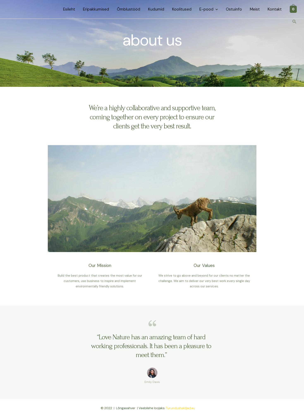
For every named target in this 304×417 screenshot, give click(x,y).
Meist (255, 9)
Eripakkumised (96, 9)
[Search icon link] (294, 22)
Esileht (69, 9)
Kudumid (156, 9)
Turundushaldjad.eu (180, 408)
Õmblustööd (128, 9)
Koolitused (181, 9)
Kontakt (275, 9)
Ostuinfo (234, 9)
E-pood (206, 9)
